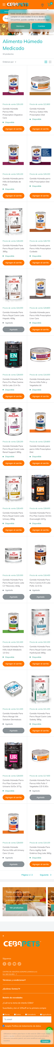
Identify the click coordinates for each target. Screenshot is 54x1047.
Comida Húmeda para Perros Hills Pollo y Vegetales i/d (40, 382)
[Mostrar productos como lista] (50, 62)
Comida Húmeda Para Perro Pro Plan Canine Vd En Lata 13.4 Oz (13, 382)
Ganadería (31, 1014)
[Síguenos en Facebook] (4, 964)
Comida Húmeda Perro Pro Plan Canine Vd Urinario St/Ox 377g (13, 783)
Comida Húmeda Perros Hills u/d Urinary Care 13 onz (13, 850)
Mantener (20, 26)
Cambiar (41, 26)
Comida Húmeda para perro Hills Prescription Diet (40, 449)
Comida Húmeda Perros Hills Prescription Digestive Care (13, 113)
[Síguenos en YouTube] (14, 964)
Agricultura (46, 1014)
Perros (7, 1014)
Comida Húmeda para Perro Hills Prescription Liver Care (40, 315)
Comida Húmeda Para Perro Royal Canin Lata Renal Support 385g (13, 449)
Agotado (14, 329)
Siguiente (44, 875)
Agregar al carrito (13, 129)
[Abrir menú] (4, 4)
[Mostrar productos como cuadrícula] (46, 62)
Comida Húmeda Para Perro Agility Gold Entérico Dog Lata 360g (40, 850)
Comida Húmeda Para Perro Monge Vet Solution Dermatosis (13, 716)
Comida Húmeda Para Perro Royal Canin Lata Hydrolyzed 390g (40, 649)
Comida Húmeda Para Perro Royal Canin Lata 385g (13, 248)
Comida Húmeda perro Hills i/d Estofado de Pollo (13, 181)
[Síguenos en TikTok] (19, 964)
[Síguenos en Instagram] (9, 964)
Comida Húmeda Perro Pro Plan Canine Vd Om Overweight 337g (40, 516)
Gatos (18, 1014)
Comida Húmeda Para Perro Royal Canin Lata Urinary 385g (13, 516)
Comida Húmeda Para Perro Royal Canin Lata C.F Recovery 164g (13, 582)
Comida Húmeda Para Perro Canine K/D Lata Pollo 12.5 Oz (40, 582)
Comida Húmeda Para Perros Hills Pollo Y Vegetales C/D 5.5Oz (40, 783)
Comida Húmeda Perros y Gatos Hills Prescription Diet (39, 111)
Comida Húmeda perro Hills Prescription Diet (40, 180)
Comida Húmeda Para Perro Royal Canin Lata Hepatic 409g (13, 315)
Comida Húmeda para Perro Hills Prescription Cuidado (40, 248)
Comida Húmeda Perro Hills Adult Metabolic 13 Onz (13, 649)
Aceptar (45, 1041)
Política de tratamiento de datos (26, 1026)
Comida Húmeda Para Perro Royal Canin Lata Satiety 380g (40, 716)
